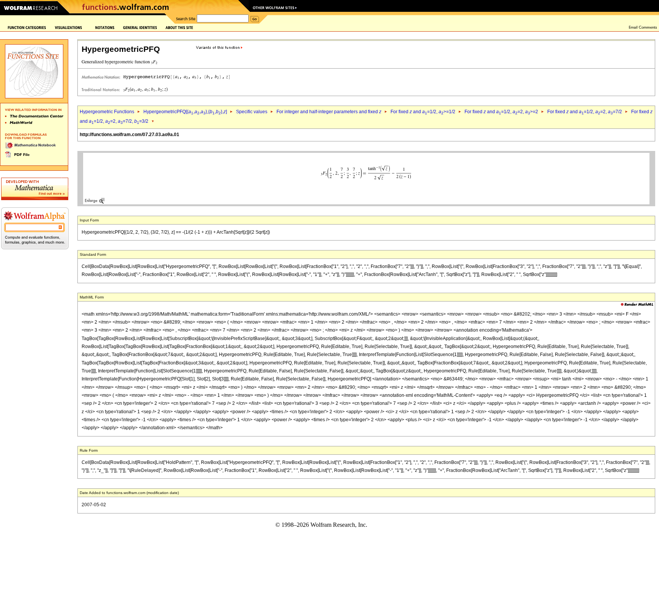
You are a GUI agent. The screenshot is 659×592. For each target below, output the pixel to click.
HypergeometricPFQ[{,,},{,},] (185, 111)
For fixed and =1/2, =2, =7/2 (584, 111)
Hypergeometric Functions (107, 111)
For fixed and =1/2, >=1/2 (423, 111)
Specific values (251, 111)
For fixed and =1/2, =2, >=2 (501, 111)
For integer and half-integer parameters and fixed (328, 111)
